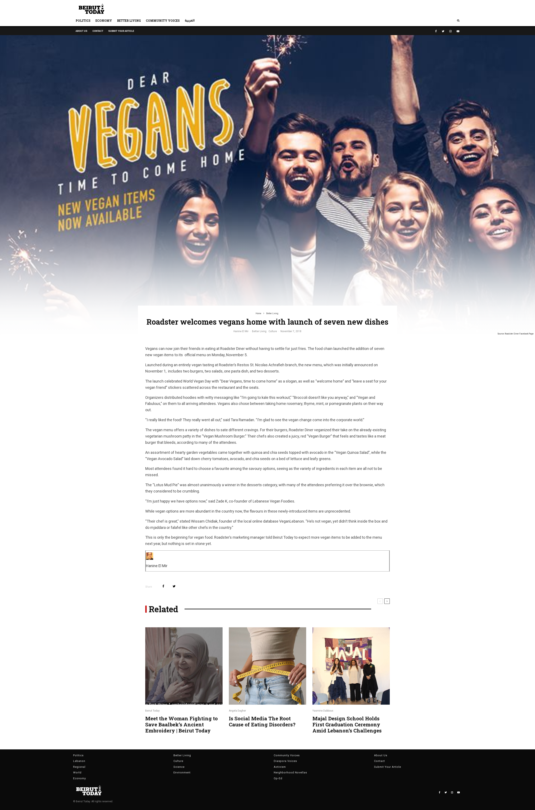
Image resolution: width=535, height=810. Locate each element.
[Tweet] (174, 586)
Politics (83, 21)
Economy (104, 21)
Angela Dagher (237, 710)
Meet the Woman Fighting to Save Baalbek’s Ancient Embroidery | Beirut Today (181, 724)
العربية (190, 20)
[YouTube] (458, 31)
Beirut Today (152, 710)
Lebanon (79, 761)
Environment (182, 772)
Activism (280, 766)
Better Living (129, 21)
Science (179, 766)
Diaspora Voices (285, 761)
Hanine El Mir (240, 331)
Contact (97, 31)
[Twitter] (443, 31)
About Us (81, 31)
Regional (79, 766)
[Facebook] (436, 31)
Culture (273, 331)
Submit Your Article (121, 31)
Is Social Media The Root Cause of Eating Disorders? (263, 722)
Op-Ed (278, 778)
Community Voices (163, 21)
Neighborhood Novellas (290, 772)
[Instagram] (450, 31)
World (77, 772)
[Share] (163, 586)
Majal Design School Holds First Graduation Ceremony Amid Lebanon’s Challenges (347, 724)
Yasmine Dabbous (322, 710)
